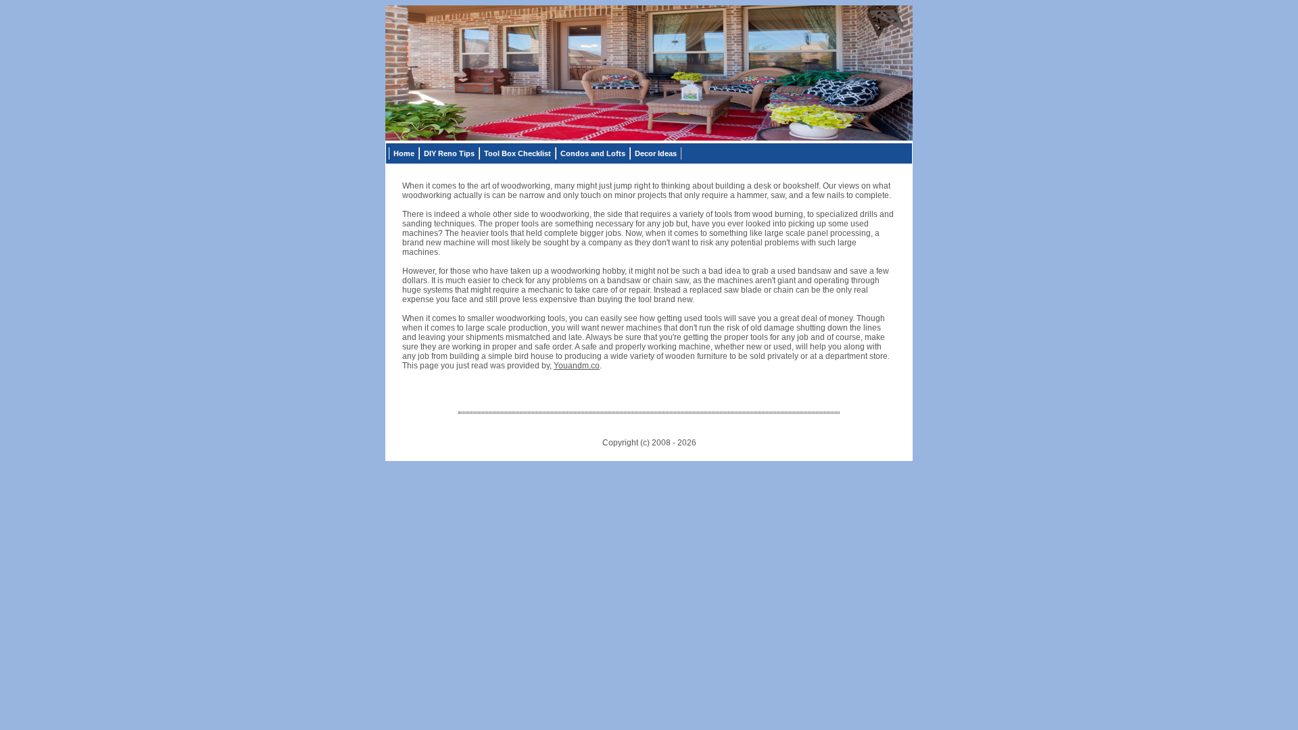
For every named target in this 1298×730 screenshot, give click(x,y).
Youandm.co (577, 365)
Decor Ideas (656, 153)
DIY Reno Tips (449, 153)
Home (403, 153)
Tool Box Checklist (517, 153)
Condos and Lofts (592, 153)
